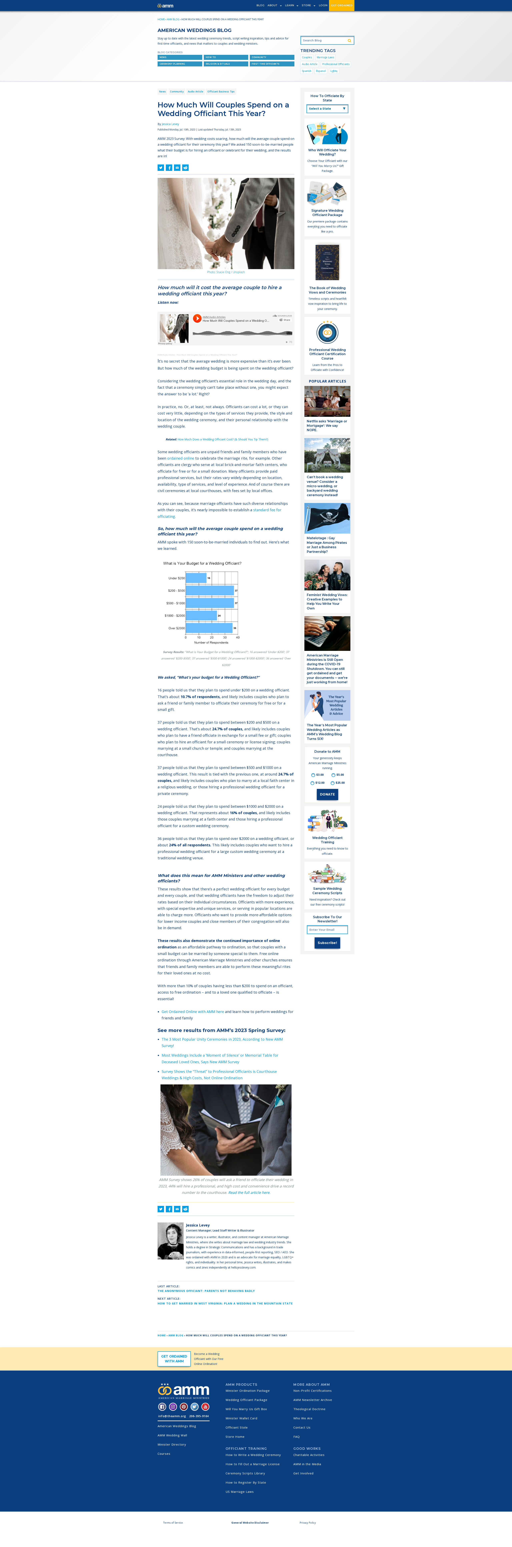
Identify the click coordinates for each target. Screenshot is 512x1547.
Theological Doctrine (309, 1409)
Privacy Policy (308, 1522)
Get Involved (303, 1473)
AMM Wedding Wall (172, 1435)
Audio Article (309, 64)
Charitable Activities (309, 1455)
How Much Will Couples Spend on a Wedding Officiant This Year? (207, 355)
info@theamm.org (172, 1416)
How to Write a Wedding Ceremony (253, 1455)
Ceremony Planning (172, 64)
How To (211, 57)
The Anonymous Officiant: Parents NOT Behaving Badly (206, 1291)
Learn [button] (289, 5)
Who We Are (303, 1418)
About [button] (273, 5)
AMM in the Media (307, 1464)
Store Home (235, 1437)
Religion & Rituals (218, 64)
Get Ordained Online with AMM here (193, 1011)
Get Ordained (341, 5)
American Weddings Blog (177, 1426)
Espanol (321, 71)
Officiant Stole (237, 1427)
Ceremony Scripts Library (245, 1473)
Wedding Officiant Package (246, 1400)
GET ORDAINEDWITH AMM (174, 1359)
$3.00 (320, 775)
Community (259, 57)
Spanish (306, 71)
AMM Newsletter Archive (312, 1400)
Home (161, 19)
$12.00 (319, 783)
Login (323, 5)
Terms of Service (173, 1522)
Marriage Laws (325, 57)
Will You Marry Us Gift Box (246, 1409)
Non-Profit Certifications (312, 1391)
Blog (260, 5)
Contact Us (302, 1427)
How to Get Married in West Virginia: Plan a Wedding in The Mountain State (225, 1303)
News (163, 57)
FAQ (296, 1437)
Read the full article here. (249, 1192)
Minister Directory (172, 1444)
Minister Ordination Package (248, 1391)
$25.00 (340, 783)
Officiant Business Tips (221, 91)
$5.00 (340, 775)
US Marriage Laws (240, 1492)
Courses (164, 1454)
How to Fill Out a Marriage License (253, 1464)
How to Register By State (246, 1482)
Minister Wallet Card (241, 1418)
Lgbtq (334, 71)
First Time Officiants (266, 64)
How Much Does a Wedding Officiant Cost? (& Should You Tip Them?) (223, 439)
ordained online (180, 458)
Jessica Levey (170, 124)
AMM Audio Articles (166, 355)
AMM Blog (173, 19)
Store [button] (306, 5)
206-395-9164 (199, 1416)
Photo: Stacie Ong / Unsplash (226, 272)
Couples (307, 57)
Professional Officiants (335, 64)
